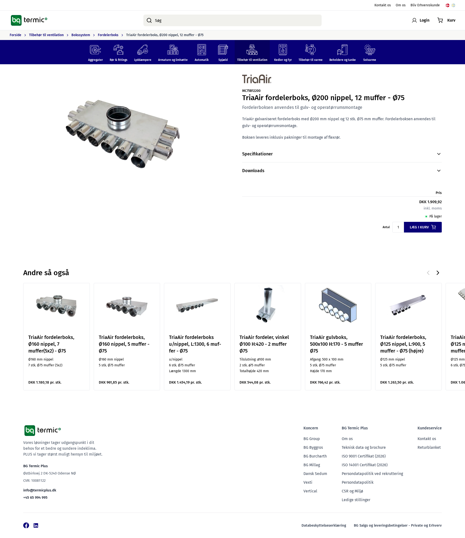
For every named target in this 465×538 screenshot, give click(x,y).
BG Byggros (313, 447)
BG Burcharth (315, 456)
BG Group (311, 438)
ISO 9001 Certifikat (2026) (364, 456)
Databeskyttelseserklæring (324, 525)
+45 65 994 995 (35, 497)
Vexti (307, 482)
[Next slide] (438, 272)
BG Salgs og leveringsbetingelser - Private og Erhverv (398, 525)
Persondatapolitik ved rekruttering (372, 473)
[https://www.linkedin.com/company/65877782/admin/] (36, 525)
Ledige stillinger (356, 500)
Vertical (310, 491)
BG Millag (311, 465)
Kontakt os (382, 5)
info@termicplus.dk (39, 490)
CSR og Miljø (352, 491)
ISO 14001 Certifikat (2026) (365, 465)
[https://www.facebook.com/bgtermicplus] (26, 525)
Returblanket (429, 447)
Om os (401, 5)
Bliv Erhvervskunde (425, 5)
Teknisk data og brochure (364, 447)
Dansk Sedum (315, 473)
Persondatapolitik (357, 482)
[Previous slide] (428, 272)
